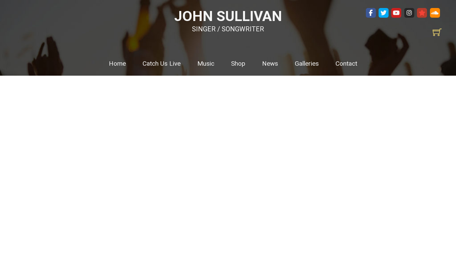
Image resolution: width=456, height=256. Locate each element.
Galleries (307, 63)
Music (205, 63)
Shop (238, 63)
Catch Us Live (162, 63)
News (270, 63)
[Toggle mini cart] (437, 32)
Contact (346, 63)
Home (117, 63)
